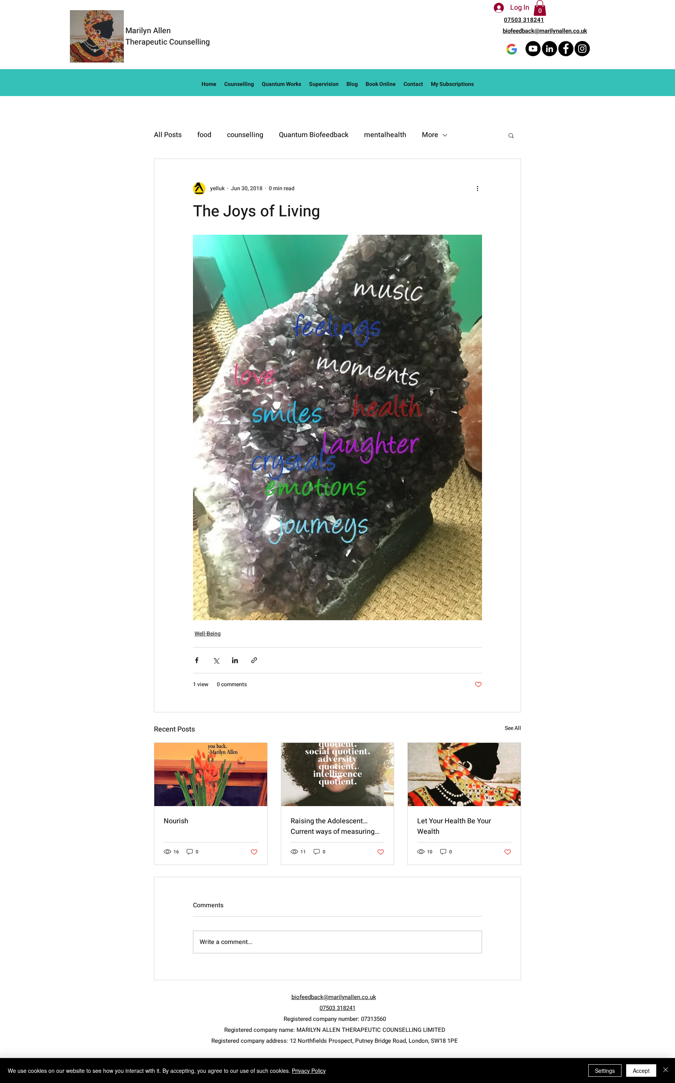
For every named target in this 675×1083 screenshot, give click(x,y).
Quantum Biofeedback (313, 135)
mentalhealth (385, 135)
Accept (641, 1070)
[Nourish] (210, 774)
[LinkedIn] (549, 48)
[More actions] (477, 188)
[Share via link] (254, 660)
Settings (605, 1070)
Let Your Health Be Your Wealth (454, 826)
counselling (245, 135)
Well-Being (208, 634)
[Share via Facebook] (196, 660)
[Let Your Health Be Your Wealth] (464, 774)
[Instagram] (582, 48)
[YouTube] (533, 48)
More (430, 135)
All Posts (168, 135)
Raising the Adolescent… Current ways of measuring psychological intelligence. (333, 826)
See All (513, 728)
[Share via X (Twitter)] (216, 660)
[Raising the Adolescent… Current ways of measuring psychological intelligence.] (337, 774)
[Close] (665, 1070)
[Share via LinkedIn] (235, 660)
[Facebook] (565, 48)
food (204, 135)
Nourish (176, 821)
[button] (539, 8)
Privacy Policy (309, 1070)
